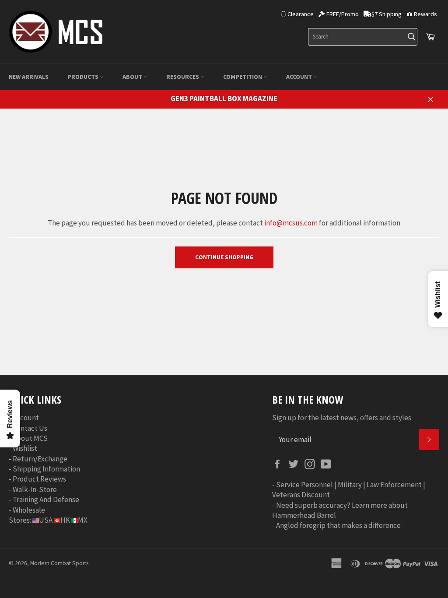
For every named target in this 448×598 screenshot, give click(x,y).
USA (45, 520)
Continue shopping (224, 257)
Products (83, 77)
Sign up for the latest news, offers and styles (341, 417)
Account (299, 77)
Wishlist (25, 448)
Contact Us (30, 428)
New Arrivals (29, 77)
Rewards (425, 14)
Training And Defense (46, 499)
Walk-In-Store (35, 489)
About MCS (30, 438)
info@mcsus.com (291, 223)
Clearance (300, 14)
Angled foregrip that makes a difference (338, 525)
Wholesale (29, 510)
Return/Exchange (40, 459)
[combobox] (362, 37)
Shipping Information (46, 469)
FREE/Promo (342, 14)
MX (83, 520)
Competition (243, 77)
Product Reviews (39, 479)
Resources (183, 77)
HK (65, 520)
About (133, 77)
